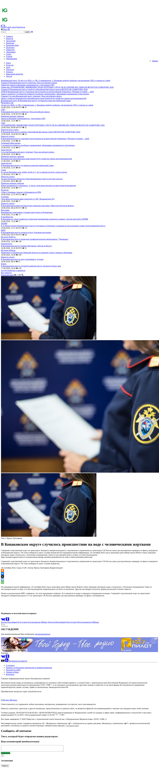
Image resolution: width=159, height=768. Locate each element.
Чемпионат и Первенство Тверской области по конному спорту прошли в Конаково (36, 253)
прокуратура (6, 150)
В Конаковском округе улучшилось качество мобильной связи (27, 165)
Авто (8, 67)
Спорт (8, 54)
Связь (3, 170)
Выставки (5, 210)
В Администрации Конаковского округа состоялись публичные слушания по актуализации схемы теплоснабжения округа (53, 226)
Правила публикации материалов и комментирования (29, 668)
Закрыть (5, 766)
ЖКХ (3, 230)
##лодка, (51, 622)
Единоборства (7, 217)
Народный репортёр (14, 74)
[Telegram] (2, 579)
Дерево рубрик (12, 672)
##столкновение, (84, 622)
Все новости (6, 273)
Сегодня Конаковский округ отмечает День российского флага (27, 152)
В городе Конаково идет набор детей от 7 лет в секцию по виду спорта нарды (34, 172)
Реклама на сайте (13, 670)
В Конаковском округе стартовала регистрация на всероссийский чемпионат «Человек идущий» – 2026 (45, 139)
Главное (9, 36)
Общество (10, 50)
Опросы (9, 72)
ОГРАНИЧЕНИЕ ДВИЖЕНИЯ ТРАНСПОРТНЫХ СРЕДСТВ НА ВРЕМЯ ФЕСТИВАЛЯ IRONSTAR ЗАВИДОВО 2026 (53, 125)
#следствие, (23, 622)
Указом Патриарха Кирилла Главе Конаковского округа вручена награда (32, 179)
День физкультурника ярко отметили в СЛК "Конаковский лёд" (28, 199)
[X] (2, 576)
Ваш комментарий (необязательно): (20, 741)
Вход (5, 29)
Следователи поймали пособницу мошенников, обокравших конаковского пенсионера (38, 145)
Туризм (9, 56)
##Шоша (95, 622)
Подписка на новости (18, 661)
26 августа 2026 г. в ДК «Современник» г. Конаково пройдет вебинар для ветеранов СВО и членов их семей (47, 105)
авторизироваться (42, 634)
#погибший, (12, 622)
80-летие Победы (8, 237)
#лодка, (4, 622)
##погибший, (60, 622)
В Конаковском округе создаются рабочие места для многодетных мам (31, 266)
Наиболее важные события (12, 116)
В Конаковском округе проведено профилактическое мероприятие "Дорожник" (35, 239)
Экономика (11, 52)
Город (8, 63)
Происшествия (12, 45)
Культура (10, 65)
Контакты (10, 674)
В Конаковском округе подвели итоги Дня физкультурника (26, 232)
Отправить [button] (5, 753)
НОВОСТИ (8, 103)
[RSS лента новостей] (6, 661)
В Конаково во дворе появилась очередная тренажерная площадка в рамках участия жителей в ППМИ (44, 219)
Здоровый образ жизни (10, 143)
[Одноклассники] (2, 570)
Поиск (3, 264)
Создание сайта (72, 726)
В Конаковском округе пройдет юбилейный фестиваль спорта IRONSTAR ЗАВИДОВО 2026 (40, 132)
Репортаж (10, 43)
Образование (11, 59)
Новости (9, 38)
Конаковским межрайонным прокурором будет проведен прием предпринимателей (36, 159)
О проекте (10, 665)
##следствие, (71, 622)
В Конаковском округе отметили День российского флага (25, 112)
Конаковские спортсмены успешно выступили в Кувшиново (27, 212)
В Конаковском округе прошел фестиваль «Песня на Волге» (26, 246)
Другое (9, 76)
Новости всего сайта (10, 130)
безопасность (6, 244)
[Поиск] (9, 29)
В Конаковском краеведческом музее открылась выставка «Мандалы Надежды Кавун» (37, 206)
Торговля (10, 70)
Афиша (155, 61)
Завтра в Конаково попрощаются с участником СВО (23, 118)
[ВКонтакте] (2, 573)
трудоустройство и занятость (13, 270)
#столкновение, (34, 622)
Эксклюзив (11, 41)
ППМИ (4, 223)
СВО (3, 110)
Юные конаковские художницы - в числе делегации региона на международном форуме (38, 185)
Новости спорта (8, 136)
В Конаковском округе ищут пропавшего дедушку (22, 259)
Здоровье (5, 197)
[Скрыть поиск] (32, 32)
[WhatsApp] (2, 582)
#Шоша (44, 622)
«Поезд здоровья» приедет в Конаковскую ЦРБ (21, 192)
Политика (10, 47)
